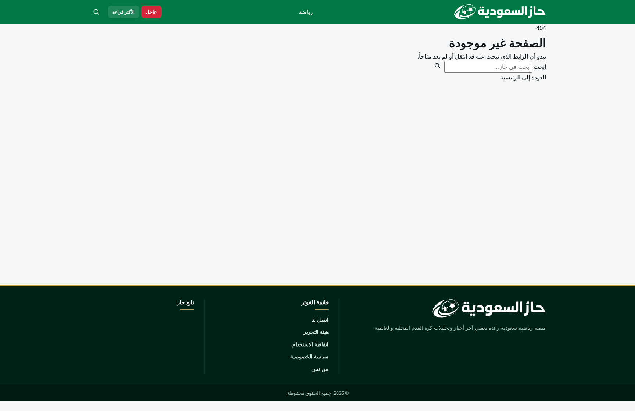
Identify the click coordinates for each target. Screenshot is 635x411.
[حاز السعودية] (498, 12)
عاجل (151, 11)
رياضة (306, 11)
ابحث (540, 67)
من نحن (320, 368)
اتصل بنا (320, 319)
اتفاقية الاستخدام (310, 344)
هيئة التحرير (316, 331)
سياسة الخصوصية (309, 356)
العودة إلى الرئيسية (523, 77)
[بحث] (96, 11)
